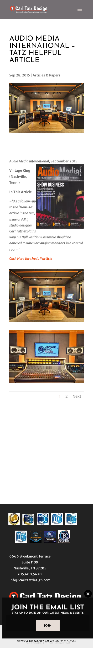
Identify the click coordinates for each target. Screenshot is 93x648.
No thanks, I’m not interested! (48, 643)
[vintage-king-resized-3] (46, 322)
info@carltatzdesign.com (30, 580)
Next (76, 396)
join (48, 625)
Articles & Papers (46, 75)
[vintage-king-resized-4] (46, 383)
